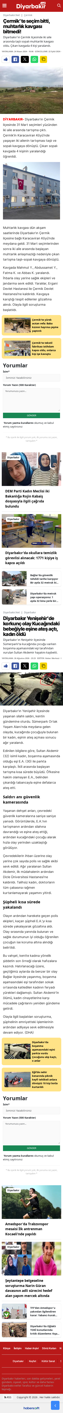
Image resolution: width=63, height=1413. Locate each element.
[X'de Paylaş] (25, 59)
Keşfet (32, 1361)
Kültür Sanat (48, 1361)
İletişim (18, 1348)
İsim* (6, 371)
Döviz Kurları (49, 1348)
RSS (8, 1397)
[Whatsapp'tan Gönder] (34, 59)
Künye (6, 1348)
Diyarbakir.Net (11, 15)
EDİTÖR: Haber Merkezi (48, 658)
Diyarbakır (30, 612)
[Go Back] (55, 1405)
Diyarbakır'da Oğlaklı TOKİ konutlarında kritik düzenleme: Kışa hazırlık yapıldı (43, 1330)
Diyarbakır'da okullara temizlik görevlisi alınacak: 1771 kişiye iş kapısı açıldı (31, 558)
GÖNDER (31, 415)
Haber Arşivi (32, 1348)
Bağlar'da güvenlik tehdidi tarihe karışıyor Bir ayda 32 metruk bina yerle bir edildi (44, 578)
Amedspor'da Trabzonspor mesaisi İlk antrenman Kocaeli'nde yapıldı (26, 1229)
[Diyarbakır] (31, 469)
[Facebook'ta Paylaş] (15, 59)
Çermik (28, 15)
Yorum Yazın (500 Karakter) (19, 385)
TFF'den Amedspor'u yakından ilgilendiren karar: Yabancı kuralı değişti (43, 1311)
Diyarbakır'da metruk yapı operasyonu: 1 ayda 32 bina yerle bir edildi (43, 597)
